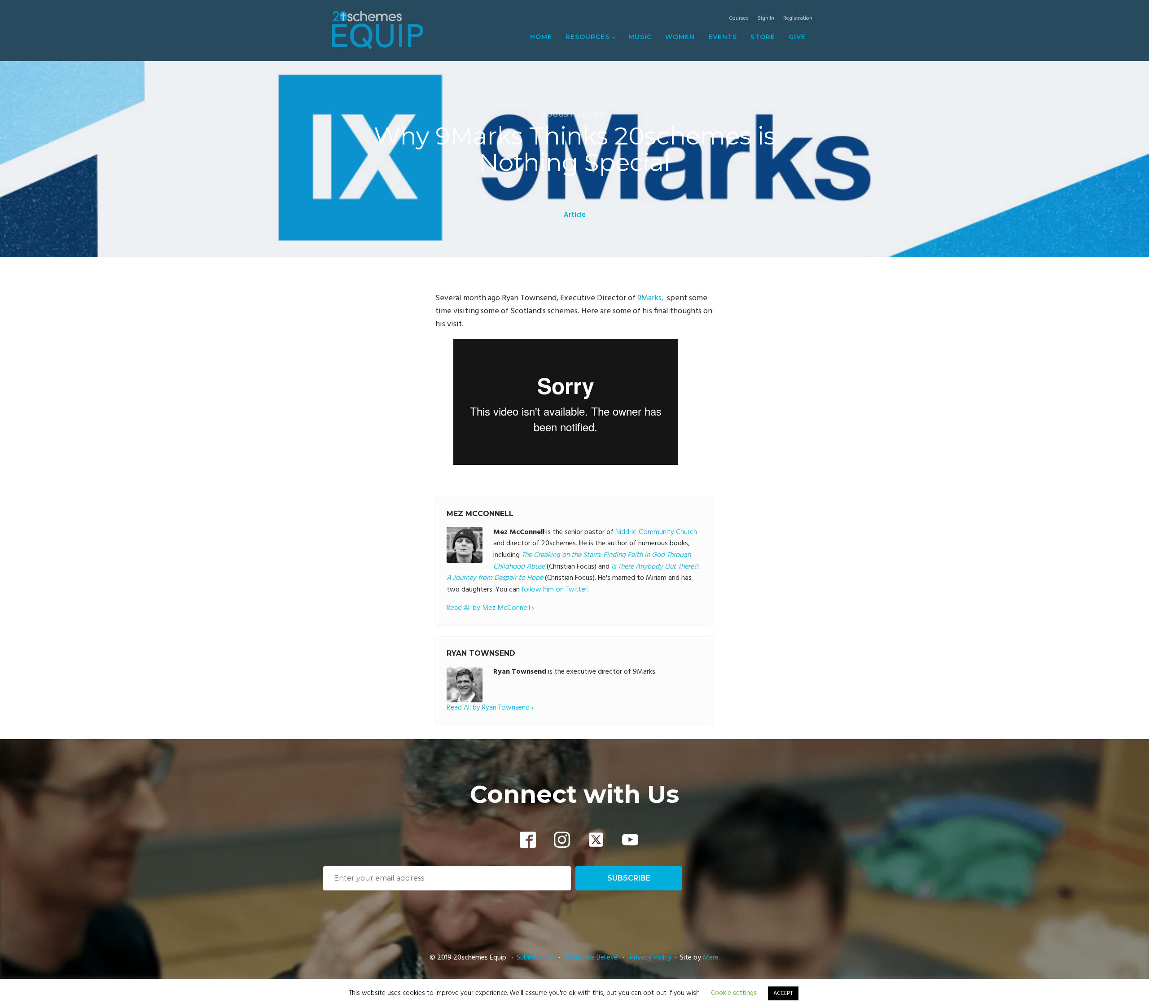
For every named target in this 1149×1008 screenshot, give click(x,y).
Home (541, 37)
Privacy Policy (650, 958)
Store (762, 37)
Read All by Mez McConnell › (490, 608)
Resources (588, 37)
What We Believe (592, 958)
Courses (739, 18)
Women (680, 37)
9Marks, (651, 298)
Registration (797, 18)
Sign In (766, 18)
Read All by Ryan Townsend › (490, 708)
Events (722, 37)
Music (640, 37)
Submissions (536, 958)
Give (797, 37)
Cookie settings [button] (734, 993)
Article (575, 215)
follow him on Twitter (555, 590)
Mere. (711, 958)
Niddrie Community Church (656, 532)
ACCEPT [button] (783, 993)
